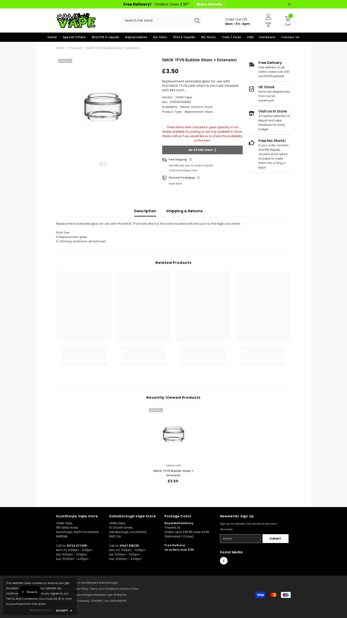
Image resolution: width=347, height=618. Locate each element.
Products (75, 48)
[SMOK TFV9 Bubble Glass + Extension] (173, 432)
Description (145, 210)
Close (289, 4)
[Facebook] (224, 561)
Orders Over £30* (172, 4)
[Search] (161, 20)
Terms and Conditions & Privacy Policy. (115, 588)
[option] (103, 104)
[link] (84, 355)
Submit (275, 539)
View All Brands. (117, 594)
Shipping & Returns (184, 210)
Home (60, 48)
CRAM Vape (183, 97)
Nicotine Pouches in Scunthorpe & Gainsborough (87, 582)
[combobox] (156, 20)
